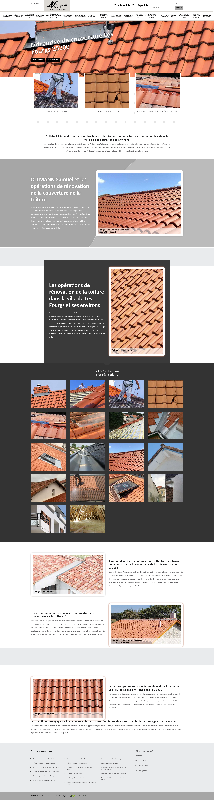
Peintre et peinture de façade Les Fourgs (113, 774)
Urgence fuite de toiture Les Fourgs (44, 780)
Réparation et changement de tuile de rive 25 (151, 16)
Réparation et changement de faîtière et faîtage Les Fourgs (114, 768)
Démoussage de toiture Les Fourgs (43, 776)
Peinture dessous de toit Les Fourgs (44, 763)
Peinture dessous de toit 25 (139, 16)
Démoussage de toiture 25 (67, 16)
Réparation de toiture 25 (18, 16)
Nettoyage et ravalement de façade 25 (184, 16)
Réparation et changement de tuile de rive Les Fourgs (81, 783)
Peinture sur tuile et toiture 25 (29, 16)
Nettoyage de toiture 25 (165, 16)
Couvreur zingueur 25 (91, 16)
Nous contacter (52, 60)
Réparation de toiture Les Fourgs (77, 763)
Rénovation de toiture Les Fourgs (111, 759)
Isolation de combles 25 (207, 16)
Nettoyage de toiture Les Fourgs (77, 778)
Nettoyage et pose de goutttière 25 (116, 16)
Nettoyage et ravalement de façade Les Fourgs (79, 768)
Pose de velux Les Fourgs (74, 774)
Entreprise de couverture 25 (7, 16)
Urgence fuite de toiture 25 (40, 16)
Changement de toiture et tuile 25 (80, 16)
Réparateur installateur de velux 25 (103, 16)
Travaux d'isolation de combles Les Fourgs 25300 (114, 779)
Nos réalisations (37, 60)
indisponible (123, 5)
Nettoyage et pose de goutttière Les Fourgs (46, 767)
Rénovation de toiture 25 (128, 16)
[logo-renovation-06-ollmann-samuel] (57, 5)
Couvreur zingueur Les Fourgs (110, 763)
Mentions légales (62, 796)
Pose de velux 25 (173, 16)
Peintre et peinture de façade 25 (196, 16)
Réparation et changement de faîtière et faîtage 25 (53, 16)
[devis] (36, 7)
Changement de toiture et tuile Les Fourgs (46, 772)
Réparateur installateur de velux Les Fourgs (46, 759)
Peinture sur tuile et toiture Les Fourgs (79, 759)
